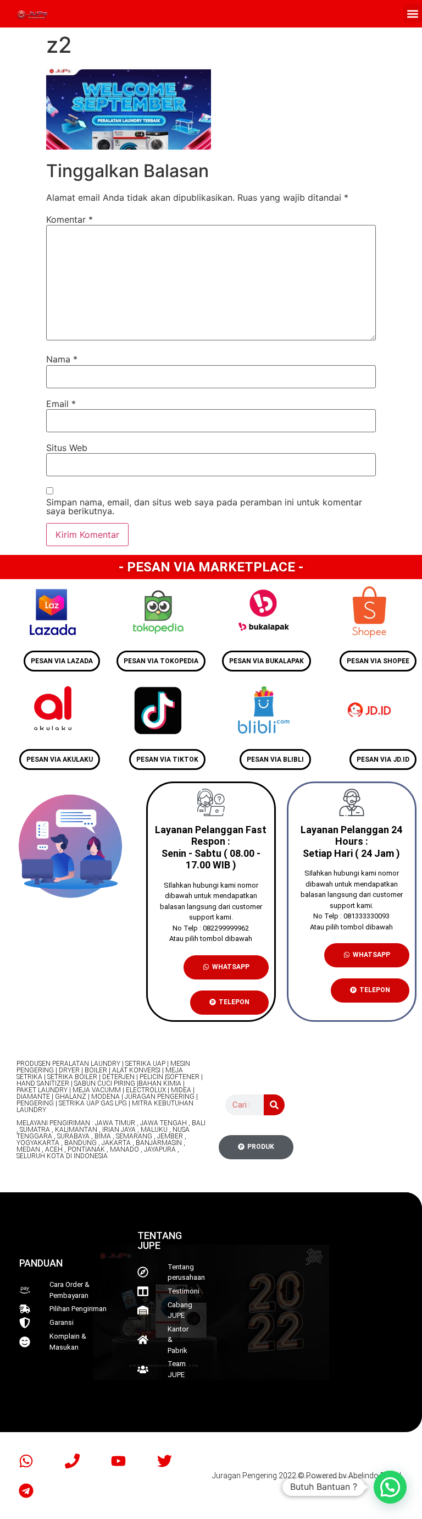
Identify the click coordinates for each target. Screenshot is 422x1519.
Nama (61, 359)
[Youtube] (118, 1461)
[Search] (274, 1104)
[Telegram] (26, 1490)
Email (61, 403)
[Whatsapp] (26, 1461)
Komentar (69, 219)
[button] (413, 13)
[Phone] (72, 1461)
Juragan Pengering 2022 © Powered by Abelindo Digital (306, 1475)
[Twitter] (164, 1461)
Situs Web (66, 447)
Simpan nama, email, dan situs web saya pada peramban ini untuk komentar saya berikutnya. (204, 506)
